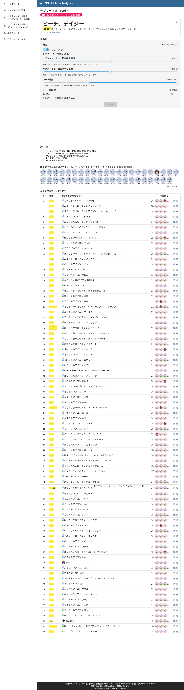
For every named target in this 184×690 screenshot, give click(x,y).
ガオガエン (91, 444)
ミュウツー (91, 258)
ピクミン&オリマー (102, 460)
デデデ (85, 514)
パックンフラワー (101, 551)
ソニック (88, 391)
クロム (85, 274)
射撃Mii (90, 200)
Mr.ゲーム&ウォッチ (103, 455)
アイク (85, 264)
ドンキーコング (98, 471)
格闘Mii (90, 280)
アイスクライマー (101, 333)
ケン (82, 285)
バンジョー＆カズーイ (112, 253)
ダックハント (94, 221)
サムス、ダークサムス (105, 306)
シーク (85, 476)
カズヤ (85, 418)
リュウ (85, 396)
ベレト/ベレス (95, 615)
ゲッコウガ (91, 520)
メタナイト (91, 343)
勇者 (86, 296)
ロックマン (91, 232)
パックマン (91, 375)
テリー (85, 301)
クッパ (85, 504)
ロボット (88, 359)
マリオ (85, 588)
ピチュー (88, 541)
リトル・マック (95, 439)
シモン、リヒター (99, 407)
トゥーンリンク (97, 227)
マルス (85, 509)
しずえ (85, 412)
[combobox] (110, 94)
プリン (85, 599)
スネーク (88, 349)
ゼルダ (85, 380)
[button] (175, 200)
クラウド (88, 248)
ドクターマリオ (97, 338)
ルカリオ (88, 354)
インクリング (94, 530)
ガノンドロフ (94, 481)
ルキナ (85, 557)
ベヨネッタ (91, 322)
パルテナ (88, 493)
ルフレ (85, 525)
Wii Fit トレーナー (100, 370)
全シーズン (57, 49)
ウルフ (85, 269)
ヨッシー (88, 567)
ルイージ (88, 428)
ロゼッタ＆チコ (95, 465)
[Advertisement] (110, 126)
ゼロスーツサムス (101, 386)
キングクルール (98, 290)
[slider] (110, 61)
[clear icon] (172, 94)
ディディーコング (98, 317)
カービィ (88, 449)
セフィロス (91, 535)
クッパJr (88, 243)
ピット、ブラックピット (109, 626)
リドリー (88, 610)
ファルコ (88, 311)
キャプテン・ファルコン (109, 578)
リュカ (85, 604)
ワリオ (85, 546)
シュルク (88, 216)
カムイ (85, 402)
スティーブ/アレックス (108, 211)
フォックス (91, 423)
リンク (85, 498)
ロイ (82, 583)
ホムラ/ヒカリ (95, 327)
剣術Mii (92, 237)
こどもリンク (94, 433)
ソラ (68, 562)
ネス (82, 573)
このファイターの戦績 (51, 32)
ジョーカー (91, 631)
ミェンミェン (94, 205)
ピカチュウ (91, 594)
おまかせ (70, 620)
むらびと (88, 365)
